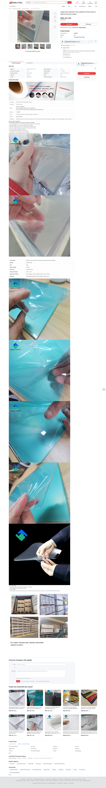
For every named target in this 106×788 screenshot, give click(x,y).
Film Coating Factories (37, 769)
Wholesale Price (54, 779)
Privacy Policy (71, 783)
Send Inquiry (69, 24)
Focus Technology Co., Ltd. (45, 783)
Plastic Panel (38, 763)
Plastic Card (12, 763)
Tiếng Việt (81, 780)
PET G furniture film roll (13, 746)
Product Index (74, 779)
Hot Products (23, 779)
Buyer (69, 6)
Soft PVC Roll (33, 748)
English (24, 780)
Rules (96, 6)
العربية (60, 780)
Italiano (47, 780)
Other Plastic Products (21, 763)
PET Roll (76, 746)
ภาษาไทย (73, 780)
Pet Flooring (61, 769)
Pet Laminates (82, 769)
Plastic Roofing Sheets (47, 763)
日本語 (66, 780)
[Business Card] (95, 68)
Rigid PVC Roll (11, 748)
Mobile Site (79, 779)
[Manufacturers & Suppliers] (15, 2)
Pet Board (54, 769)
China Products (29, 779)
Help (75, 6)
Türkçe (77, 780)
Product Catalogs (26, 743)
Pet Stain (75, 769)
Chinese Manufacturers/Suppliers (38, 779)
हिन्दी (69, 780)
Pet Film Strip (68, 769)
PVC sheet (55, 746)
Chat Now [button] (89, 24)
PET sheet (33, 746)
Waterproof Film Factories (25, 769)
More (10, 774)
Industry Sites (61, 779)
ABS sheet (77, 748)
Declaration (66, 783)
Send (18, 681)
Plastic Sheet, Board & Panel (35, 8)
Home (10, 8)
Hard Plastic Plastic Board (59, 763)
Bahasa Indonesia (87, 780)
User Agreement (60, 783)
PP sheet (10, 750)
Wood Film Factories (14, 769)
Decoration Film (47, 769)
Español (28, 780)
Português (32, 780)
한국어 (63, 780)
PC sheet (54, 750)
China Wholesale (48, 779)
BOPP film (55, 748)
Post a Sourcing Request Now (43, 681)
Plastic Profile (30, 763)
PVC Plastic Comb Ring (35, 750)
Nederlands (55, 780)
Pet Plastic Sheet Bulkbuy (14, 772)
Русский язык (42, 780)
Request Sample (82, 27)
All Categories (13, 6)
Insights (84, 779)
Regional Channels (67, 779)
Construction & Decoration (16, 8)
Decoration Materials (25, 8)
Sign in (96, 3)
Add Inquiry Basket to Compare (33, 51)
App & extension (82, 6)
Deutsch (50, 780)
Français (37, 780)
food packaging (78, 750)
